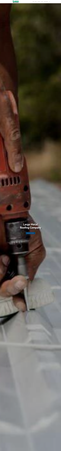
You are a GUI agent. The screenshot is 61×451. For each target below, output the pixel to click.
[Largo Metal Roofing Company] (16, 1)
